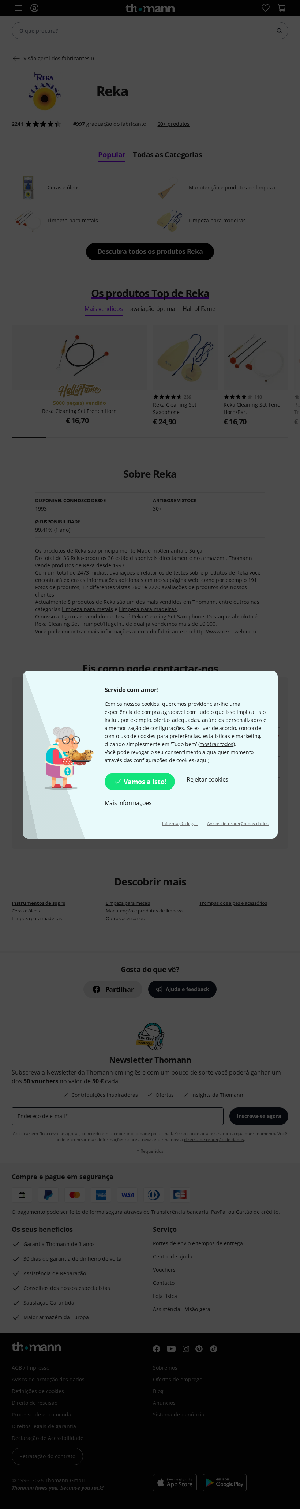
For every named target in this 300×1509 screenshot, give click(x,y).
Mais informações (128, 803)
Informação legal (180, 823)
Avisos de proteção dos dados (238, 823)
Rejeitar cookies (207, 779)
